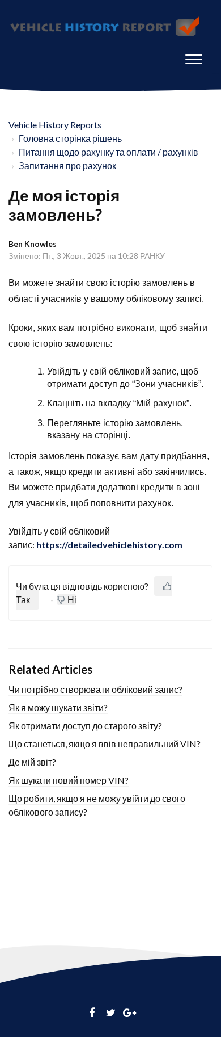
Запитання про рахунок (67, 165)
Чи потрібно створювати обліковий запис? (95, 689)
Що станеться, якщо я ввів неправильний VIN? (104, 743)
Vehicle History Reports (54, 124)
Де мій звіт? (32, 762)
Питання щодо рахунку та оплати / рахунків (108, 151)
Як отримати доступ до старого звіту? (85, 725)
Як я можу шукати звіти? (58, 707)
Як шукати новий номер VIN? (68, 780)
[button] (193, 57)
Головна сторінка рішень (70, 138)
